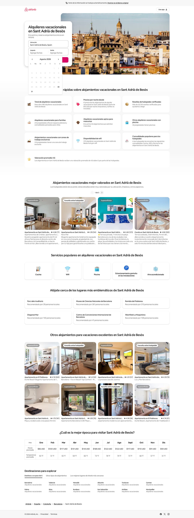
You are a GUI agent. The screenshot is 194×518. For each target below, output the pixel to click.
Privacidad (44, 514)
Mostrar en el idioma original (117, 3)
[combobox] (48, 45)
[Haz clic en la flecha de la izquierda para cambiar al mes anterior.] (32, 59)
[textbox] (38, 52)
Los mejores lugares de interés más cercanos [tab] (87, 476)
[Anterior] (92, 192)
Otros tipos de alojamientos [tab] (56, 476)
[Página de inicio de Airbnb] (30, 9)
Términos (53, 514)
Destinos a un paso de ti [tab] (33, 476)
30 (58, 87)
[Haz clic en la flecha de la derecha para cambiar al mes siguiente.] (58, 59)
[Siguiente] (102, 192)
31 (32, 92)
